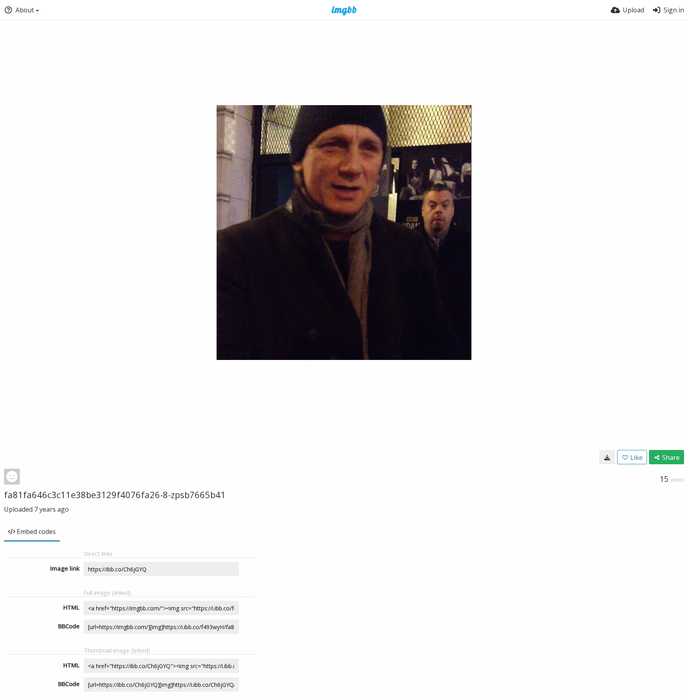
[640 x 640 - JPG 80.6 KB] (607, 457)
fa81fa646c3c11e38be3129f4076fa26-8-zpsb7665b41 (115, 495)
